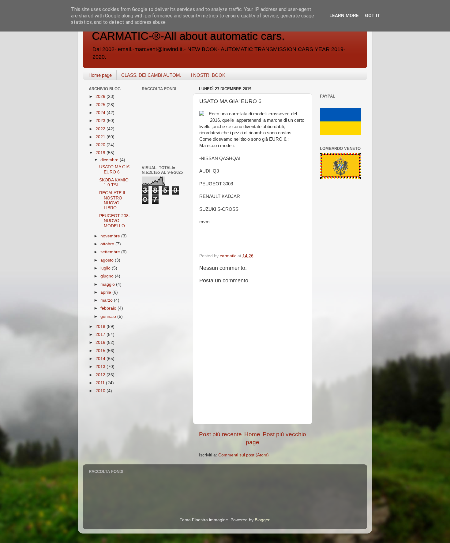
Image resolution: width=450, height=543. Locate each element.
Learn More (344, 15)
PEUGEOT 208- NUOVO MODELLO (114, 221)
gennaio (108, 316)
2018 (101, 326)
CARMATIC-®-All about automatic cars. (188, 36)
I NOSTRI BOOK (208, 75)
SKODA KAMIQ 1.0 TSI (114, 182)
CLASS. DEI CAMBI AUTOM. (151, 75)
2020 (101, 145)
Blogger (262, 520)
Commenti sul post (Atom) (243, 455)
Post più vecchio (284, 434)
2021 (101, 137)
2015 (101, 350)
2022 (101, 129)
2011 (101, 383)
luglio (106, 268)
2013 (101, 366)
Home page (100, 75)
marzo (107, 300)
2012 (101, 375)
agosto (107, 260)
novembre (110, 236)
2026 (101, 96)
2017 (101, 334)
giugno (107, 276)
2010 (101, 391)
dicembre (110, 160)
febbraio (109, 308)
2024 (101, 112)
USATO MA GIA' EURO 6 (114, 169)
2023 (101, 120)
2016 (101, 342)
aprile (106, 292)
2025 (101, 104)
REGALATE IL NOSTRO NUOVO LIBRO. (112, 200)
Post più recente (220, 434)
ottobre (107, 244)
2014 (101, 358)
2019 (101, 153)
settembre (110, 252)
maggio (108, 284)
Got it (373, 15)
